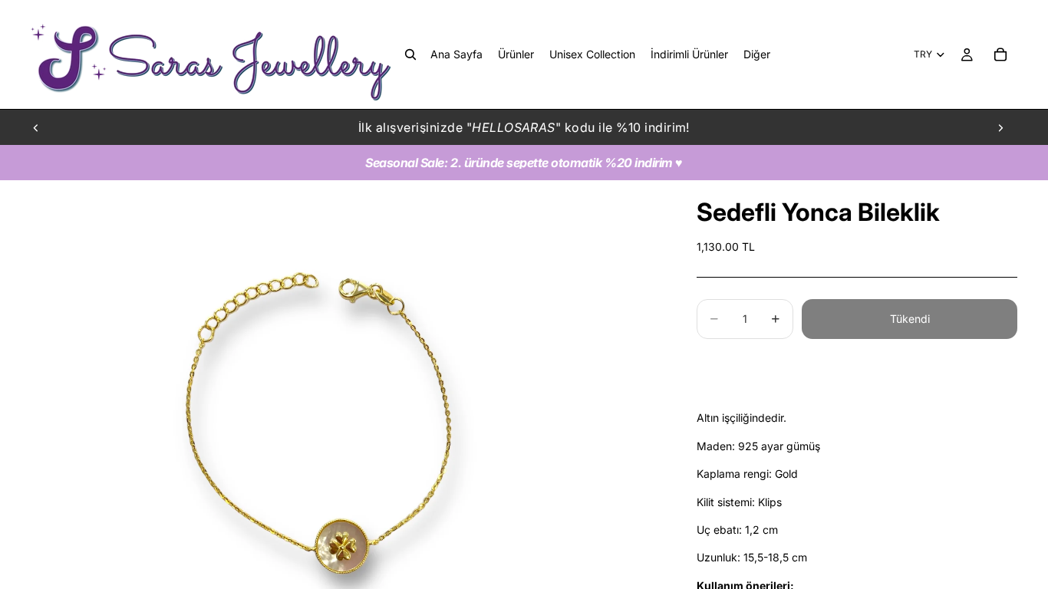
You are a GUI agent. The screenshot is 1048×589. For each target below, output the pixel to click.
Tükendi (910, 318)
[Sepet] (1000, 54)
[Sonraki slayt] (1000, 127)
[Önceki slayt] (36, 127)
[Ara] (410, 54)
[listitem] (757, 54)
